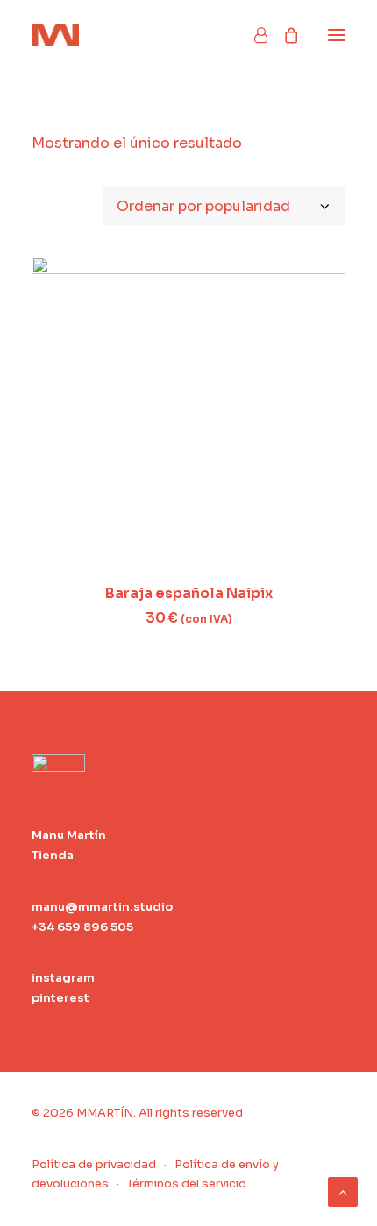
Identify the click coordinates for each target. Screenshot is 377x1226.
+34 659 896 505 (82, 927)
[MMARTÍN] (55, 35)
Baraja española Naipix (189, 593)
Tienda (53, 855)
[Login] (252, 35)
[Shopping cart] (283, 35)
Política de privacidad (94, 1164)
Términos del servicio (186, 1183)
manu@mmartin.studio (102, 906)
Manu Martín (69, 835)
